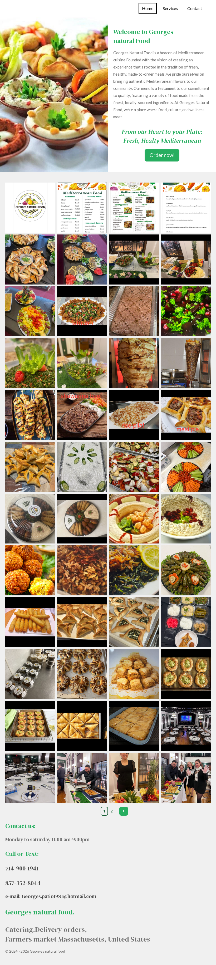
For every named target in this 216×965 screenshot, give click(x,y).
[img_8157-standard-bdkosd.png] (134, 467)
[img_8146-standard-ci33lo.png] (30, 622)
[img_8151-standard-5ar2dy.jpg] (30, 570)
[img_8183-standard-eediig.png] (30, 311)
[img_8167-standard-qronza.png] (186, 363)
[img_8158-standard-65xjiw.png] (82, 467)
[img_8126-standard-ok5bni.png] (134, 208)
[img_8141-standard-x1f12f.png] (82, 674)
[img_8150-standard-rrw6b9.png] (82, 570)
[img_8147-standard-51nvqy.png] (186, 570)
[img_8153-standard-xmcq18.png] (134, 519)
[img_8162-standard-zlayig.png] (82, 415)
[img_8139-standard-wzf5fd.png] (186, 674)
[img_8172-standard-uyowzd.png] (82, 259)
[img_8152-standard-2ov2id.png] (186, 519)
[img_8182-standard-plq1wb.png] (82, 311)
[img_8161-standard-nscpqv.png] (134, 415)
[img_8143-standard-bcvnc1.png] (186, 622)
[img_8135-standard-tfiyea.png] (186, 726)
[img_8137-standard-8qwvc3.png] (82, 726)
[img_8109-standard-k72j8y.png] (186, 208)
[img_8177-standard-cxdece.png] (30, 363)
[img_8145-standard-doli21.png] (82, 622)
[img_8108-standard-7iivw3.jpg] (82, 208)
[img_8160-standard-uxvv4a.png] (186, 415)
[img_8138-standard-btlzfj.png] (30, 726)
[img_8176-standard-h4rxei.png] (82, 363)
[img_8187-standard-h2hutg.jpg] (30, 208)
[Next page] (123, 811)
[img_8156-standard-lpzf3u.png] (186, 467)
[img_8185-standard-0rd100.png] (134, 259)
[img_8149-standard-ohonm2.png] (134, 570)
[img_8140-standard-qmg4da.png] (134, 674)
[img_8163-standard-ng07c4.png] (30, 415)
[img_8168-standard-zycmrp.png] (134, 363)
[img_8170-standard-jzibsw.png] (30, 259)
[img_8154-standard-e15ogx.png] (82, 519)
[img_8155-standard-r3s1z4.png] (30, 519)
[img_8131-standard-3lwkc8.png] (186, 778)
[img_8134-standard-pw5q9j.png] (30, 778)
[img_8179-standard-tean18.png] (134, 311)
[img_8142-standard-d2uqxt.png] (30, 674)
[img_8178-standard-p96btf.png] (186, 311)
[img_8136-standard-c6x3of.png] (134, 726)
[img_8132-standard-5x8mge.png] (134, 778)
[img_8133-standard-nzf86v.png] (82, 778)
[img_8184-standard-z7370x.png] (186, 259)
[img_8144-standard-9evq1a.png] (134, 622)
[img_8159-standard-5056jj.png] (30, 467)
